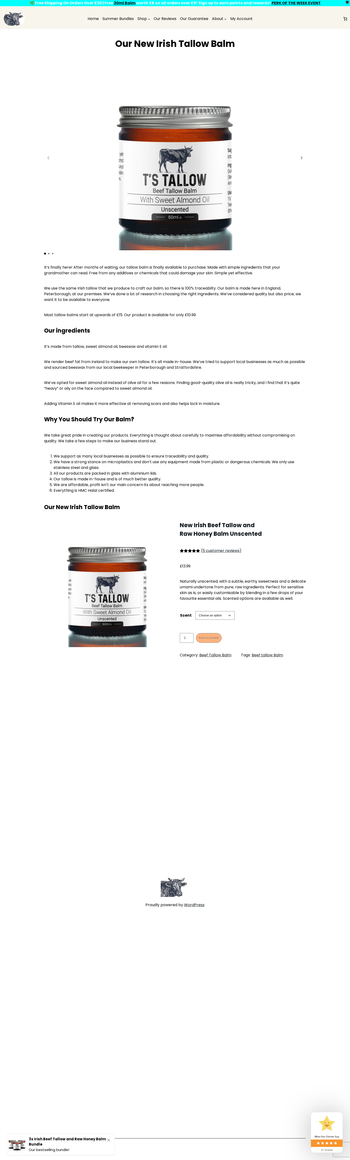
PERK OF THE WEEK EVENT (296, 3)
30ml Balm (124, 3)
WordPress (194, 905)
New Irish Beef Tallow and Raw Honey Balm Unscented (221, 529)
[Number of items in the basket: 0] (345, 19)
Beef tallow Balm (267, 655)
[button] (301, 157)
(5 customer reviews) (221, 550)
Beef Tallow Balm (215, 655)
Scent (186, 615)
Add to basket (209, 638)
